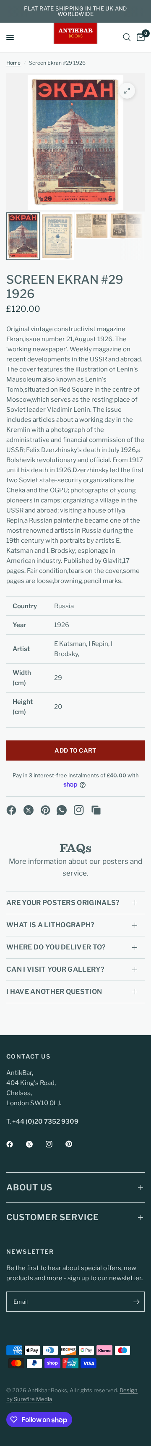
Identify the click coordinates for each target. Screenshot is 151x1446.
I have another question (54, 992)
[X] (28, 810)
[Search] (127, 37)
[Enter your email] (136, 1302)
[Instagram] (79, 810)
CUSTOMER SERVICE (52, 1217)
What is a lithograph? (50, 925)
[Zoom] (127, 91)
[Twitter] (35, 1144)
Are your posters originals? (63, 903)
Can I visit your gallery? (55, 969)
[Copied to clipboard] (96, 810)
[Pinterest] (46, 810)
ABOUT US (29, 1187)
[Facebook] (11, 810)
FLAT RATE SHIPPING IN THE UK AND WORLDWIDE (75, 11)
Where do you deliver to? (56, 947)
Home (13, 63)
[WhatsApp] (62, 810)
